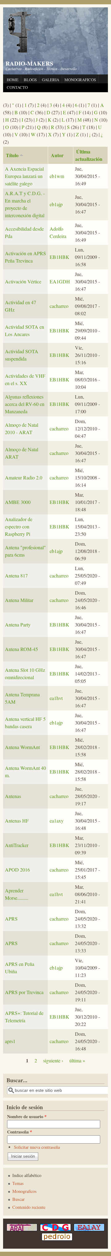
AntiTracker (16, 845)
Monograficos (24, 1191)
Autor (57, 155)
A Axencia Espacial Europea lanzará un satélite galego (24, 176)
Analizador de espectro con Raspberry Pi (18, 526)
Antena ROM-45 (21, 649)
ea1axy (57, 820)
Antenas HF (17, 820)
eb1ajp (56, 204)
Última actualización (88, 155)
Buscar (18, 1199)
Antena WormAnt (22, 747)
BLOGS (30, 79)
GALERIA (50, 79)
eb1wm (57, 176)
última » (77, 1060)
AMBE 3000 (18, 502)
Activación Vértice (23, 281)
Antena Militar (19, 600)
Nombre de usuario (27, 1116)
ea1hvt (56, 698)
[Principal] (20, 52)
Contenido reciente (28, 1207)
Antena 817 (16, 575)
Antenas (13, 796)
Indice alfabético (26, 1175)
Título (12, 155)
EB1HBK (59, 257)
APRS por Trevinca (24, 992)
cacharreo (59, 306)
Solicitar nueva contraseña (37, 1147)
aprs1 (10, 1041)
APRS (11, 918)
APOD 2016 (17, 869)
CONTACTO (17, 87)
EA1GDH (60, 281)
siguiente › (53, 1060)
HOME (12, 79)
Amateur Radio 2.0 (23, 477)
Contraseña (19, 1132)
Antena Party (18, 624)
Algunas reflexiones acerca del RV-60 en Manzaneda (24, 403)
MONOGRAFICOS (80, 79)
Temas (18, 1183)
